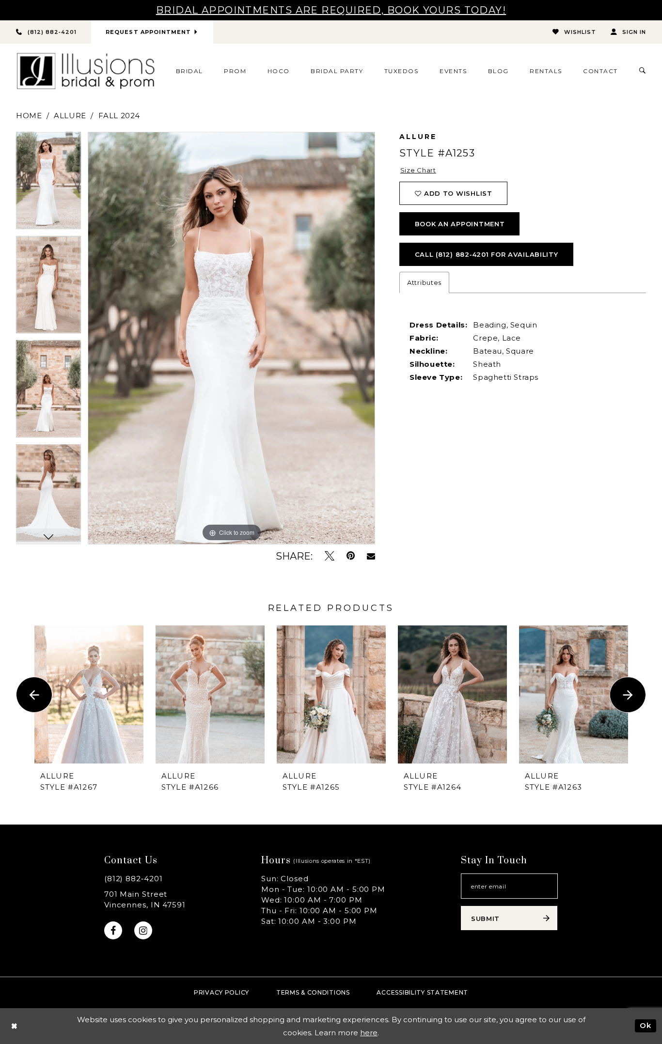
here (369, 1032)
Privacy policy (221, 992)
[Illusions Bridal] (85, 71)
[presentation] (88, 694)
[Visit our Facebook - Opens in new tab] (113, 930)
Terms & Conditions (313, 992)
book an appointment (460, 224)
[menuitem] (189, 71)
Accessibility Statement (422, 992)
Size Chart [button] (418, 170)
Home (29, 115)
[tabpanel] (48, 184)
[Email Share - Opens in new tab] (371, 556)
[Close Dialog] (14, 1025)
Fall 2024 (119, 115)
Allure (70, 115)
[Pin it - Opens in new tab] (351, 555)
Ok (645, 1025)
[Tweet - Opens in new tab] (329, 555)
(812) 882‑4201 (133, 878)
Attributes (424, 282)
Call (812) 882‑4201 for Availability (486, 254)
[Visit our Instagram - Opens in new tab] (143, 930)
